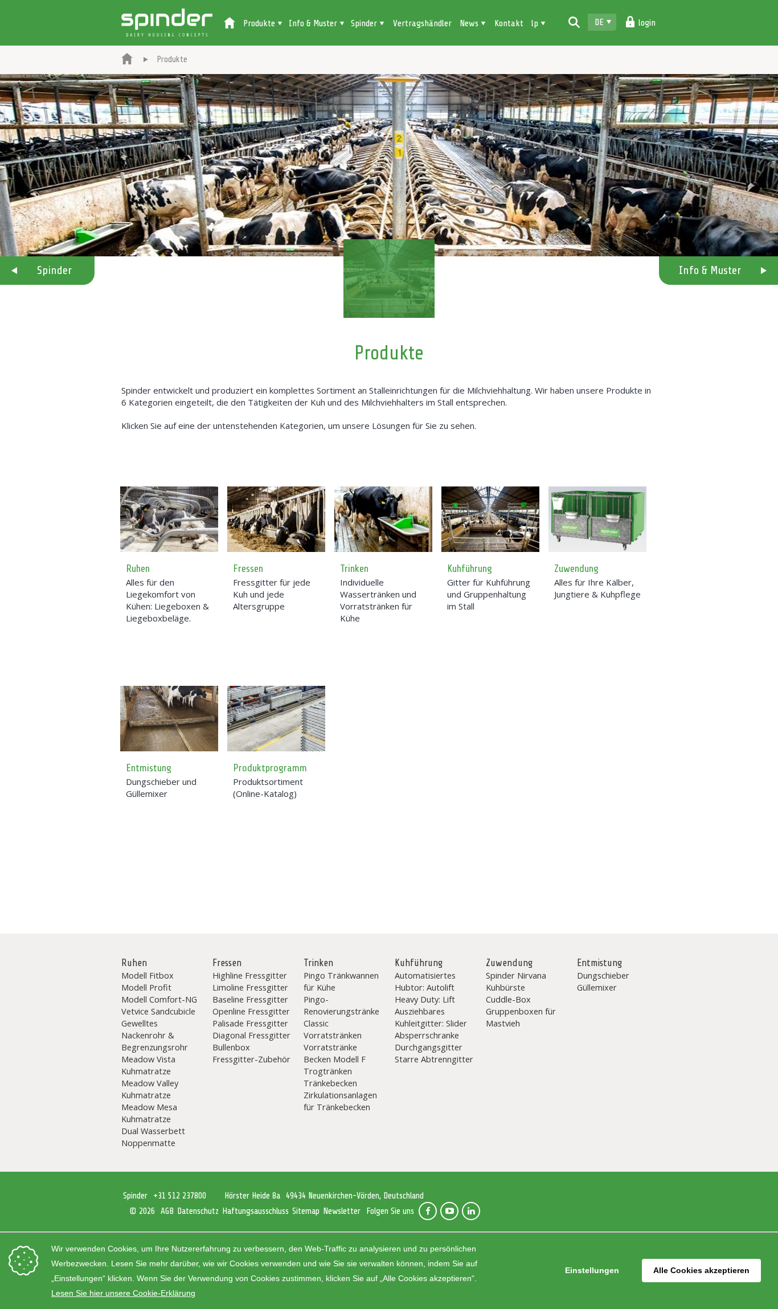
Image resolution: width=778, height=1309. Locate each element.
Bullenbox (231, 1047)
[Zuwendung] (597, 519)
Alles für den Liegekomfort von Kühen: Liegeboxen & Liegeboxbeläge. (167, 600)
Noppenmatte (148, 1142)
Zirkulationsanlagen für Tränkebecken (340, 1100)
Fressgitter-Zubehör (251, 1059)
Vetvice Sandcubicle (158, 1011)
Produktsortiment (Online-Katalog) (268, 787)
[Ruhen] (169, 519)
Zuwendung (576, 568)
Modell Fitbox (147, 975)
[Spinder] (127, 59)
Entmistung (148, 768)
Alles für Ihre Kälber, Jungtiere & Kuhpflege (597, 588)
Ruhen (138, 568)
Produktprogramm (270, 768)
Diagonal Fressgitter (251, 1035)
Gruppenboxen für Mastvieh (521, 1017)
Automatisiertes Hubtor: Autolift (425, 981)
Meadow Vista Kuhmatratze (148, 1065)
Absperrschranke (427, 1035)
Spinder (166, 23)
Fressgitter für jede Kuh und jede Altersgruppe (271, 594)
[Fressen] (276, 519)
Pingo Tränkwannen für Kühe (341, 981)
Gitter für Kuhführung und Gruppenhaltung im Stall (488, 594)
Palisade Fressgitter (250, 1023)
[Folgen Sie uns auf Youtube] (449, 1211)
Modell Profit (146, 987)
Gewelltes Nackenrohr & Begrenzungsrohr (154, 1035)
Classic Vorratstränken (333, 1029)
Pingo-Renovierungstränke (341, 1005)
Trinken (354, 568)
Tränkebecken (330, 1083)
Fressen (248, 568)
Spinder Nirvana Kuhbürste (516, 981)
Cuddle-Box (508, 999)
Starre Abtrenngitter (434, 1059)
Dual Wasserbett (153, 1130)
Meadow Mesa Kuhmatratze (149, 1112)
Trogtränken (328, 1071)
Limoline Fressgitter (250, 987)
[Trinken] (383, 519)
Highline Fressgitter (249, 975)
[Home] (229, 23)
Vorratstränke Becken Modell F (335, 1053)
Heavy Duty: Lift (425, 999)
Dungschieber (603, 975)
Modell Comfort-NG (159, 999)
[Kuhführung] (490, 519)
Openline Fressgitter (251, 1011)
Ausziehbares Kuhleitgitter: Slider (431, 1017)
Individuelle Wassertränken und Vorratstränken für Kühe (378, 600)
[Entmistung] (169, 718)
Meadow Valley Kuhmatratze (149, 1089)
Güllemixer (597, 987)
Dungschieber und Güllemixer (161, 787)
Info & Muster (710, 270)
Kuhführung (469, 568)
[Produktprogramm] (276, 718)
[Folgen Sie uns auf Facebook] (428, 1211)
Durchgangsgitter (428, 1047)
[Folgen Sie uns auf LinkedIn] (471, 1211)
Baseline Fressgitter (250, 999)
